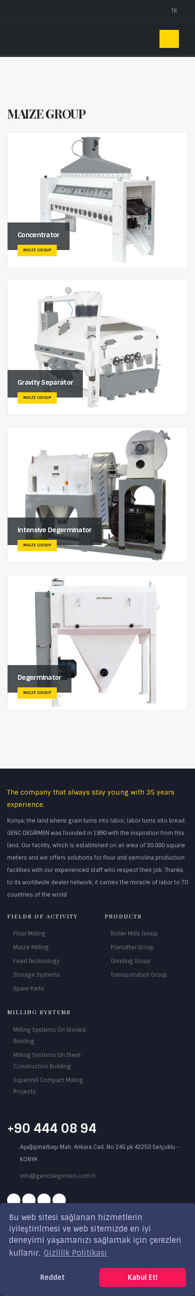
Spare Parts (28, 988)
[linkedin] (59, 1200)
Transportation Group (139, 975)
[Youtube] (44, 1200)
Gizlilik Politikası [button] (75, 1253)
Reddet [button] (52, 1277)
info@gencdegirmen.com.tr (58, 1176)
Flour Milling (29, 933)
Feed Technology (36, 961)
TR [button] (174, 11)
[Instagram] (28, 1200)
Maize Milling (31, 947)
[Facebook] (13, 1200)
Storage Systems (36, 975)
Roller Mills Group (134, 933)
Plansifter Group (132, 947)
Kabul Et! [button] (143, 1277)
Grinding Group (131, 961)
